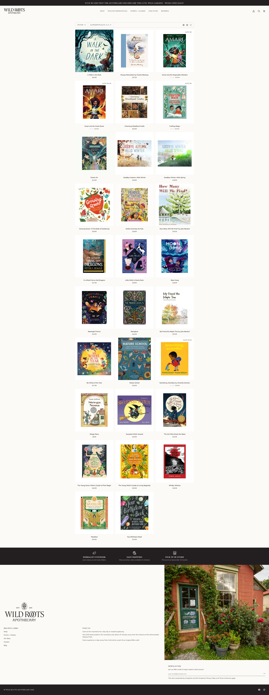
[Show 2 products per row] (183, 25)
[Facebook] (259, 690)
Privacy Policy (211, 678)
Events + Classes (10, 635)
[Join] (263, 673)
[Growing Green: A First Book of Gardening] (94, 205)
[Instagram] (264, 690)
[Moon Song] (175, 256)
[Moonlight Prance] (94, 307)
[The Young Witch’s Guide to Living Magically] (134, 461)
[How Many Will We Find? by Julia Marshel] (175, 205)
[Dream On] (94, 153)
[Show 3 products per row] (187, 25)
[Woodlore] (94, 513)
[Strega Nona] (94, 410)
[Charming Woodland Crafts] (134, 102)
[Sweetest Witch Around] (134, 410)
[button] (102, 11)
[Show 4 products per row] (191, 25)
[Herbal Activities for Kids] (134, 205)
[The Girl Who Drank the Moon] (175, 410)
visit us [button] (86, 628)
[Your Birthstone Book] (134, 513)
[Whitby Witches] (175, 461)
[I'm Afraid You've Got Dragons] (94, 256)
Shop (5, 632)
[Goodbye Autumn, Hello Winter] (134, 153)
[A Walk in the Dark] (94, 51)
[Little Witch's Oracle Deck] (134, 256)
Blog (5, 645)
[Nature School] (134, 359)
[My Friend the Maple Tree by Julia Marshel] (175, 307)
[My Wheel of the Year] (94, 359)
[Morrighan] (134, 307)
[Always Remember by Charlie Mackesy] (134, 51)
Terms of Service (225, 678)
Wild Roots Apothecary (18, 690)
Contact (6, 642)
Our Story (7, 638)
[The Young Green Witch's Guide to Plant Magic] (94, 461)
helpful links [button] (11, 628)
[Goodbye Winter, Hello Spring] (175, 153)
